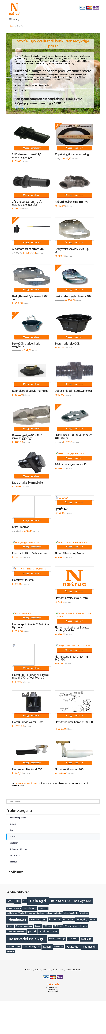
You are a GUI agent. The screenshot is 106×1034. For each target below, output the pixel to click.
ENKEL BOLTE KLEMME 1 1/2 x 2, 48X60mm (74, 437)
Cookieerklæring (73, 970)
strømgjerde (34, 947)
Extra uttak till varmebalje (27, 482)
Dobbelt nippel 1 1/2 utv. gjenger (73, 391)
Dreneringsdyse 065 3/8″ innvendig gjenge (27, 437)
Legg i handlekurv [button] (33, 148)
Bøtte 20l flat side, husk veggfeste (26, 345)
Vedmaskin (89, 946)
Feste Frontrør (20, 527)
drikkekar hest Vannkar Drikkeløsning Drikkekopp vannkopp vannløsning (34, 913)
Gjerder (13, 824)
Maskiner (14, 843)
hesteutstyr (55, 919)
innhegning (82, 919)
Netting (13, 862)
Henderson (17, 919)
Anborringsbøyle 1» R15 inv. (71, 201)
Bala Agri (38, 901)
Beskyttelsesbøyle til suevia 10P (73, 296)
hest (44, 919)
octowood (28, 926)
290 (10, 901)
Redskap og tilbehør (18, 849)
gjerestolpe (84, 913)
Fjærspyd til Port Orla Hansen (29, 553)
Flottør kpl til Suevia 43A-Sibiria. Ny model (30, 626)
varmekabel (58, 947)
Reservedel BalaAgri (57, 939)
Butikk (38, 970)
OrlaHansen (47, 926)
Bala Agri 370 (60, 901)
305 (24, 901)
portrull (32, 931)
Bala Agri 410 (82, 901)
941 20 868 (59, 103)
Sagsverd (10, 946)
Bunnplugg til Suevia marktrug (30, 391)
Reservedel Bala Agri (27, 939)
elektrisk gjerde (71, 913)
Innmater (93, 919)
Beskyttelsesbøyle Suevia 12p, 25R (72, 250)
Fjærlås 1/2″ (62, 509)
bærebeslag (30, 908)
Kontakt (47, 970)
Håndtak (66, 919)
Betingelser (58, 970)
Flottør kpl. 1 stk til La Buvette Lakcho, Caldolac (72, 629)
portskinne (44, 931)
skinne (18, 946)
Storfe (12, 836)
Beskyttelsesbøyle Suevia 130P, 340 (30, 298)
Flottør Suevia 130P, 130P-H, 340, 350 (72, 658)
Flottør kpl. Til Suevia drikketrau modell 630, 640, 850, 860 (30, 676)
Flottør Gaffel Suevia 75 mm (71, 598)
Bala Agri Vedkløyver (14, 908)
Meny (16, 19)
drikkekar (43, 908)
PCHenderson (71, 926)
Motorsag (19, 926)
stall (25, 947)
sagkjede (86, 938)
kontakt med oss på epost (26, 783)
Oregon (38, 926)
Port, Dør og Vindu (18, 818)
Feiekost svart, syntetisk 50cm (72, 464)
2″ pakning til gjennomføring (72, 154)
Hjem (12, 26)
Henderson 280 (34, 919)
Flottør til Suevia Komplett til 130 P (74, 723)
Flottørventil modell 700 (69, 769)
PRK (55, 931)
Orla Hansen (58, 926)
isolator (10, 926)
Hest (12, 830)
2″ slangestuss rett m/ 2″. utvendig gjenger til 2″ (27, 203)
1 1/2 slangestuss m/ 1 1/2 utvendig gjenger (27, 156)
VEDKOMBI (72, 946)
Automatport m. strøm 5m (28, 249)
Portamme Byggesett (16, 931)
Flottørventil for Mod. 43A (27, 769)
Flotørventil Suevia (23, 580)
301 (18, 901)
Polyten (83, 926)
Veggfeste (10, 951)
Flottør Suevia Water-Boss (27, 722)
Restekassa (15, 855)
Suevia (47, 946)
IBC (72, 919)
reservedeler (73, 939)
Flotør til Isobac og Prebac (70, 553)
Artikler (29, 970)
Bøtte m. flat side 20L (67, 343)
